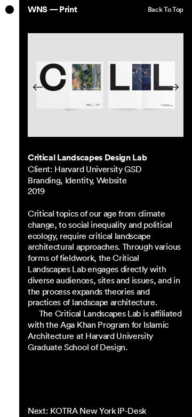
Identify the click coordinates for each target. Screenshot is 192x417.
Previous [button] (44, 87)
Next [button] (168, 87)
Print (68, 9)
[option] (105, 87)
